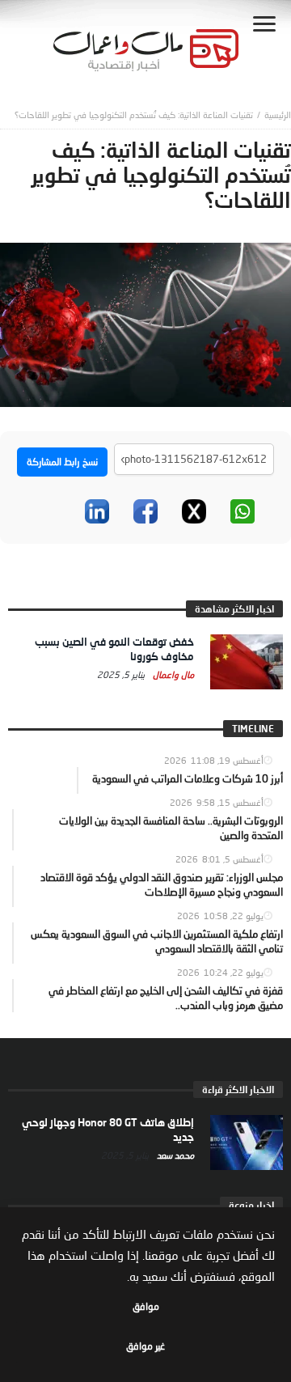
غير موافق (145, 1346)
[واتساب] (242, 511)
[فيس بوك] (145, 511)
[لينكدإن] (97, 511)
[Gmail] (48, 511)
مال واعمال (172, 674)
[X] (194, 511)
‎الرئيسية (277, 114)
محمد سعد (174, 1155)
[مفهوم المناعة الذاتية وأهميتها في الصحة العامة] (145, 323)
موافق (146, 1306)
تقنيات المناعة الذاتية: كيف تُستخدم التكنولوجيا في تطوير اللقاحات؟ (134, 114)
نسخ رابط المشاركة (62, 462)
